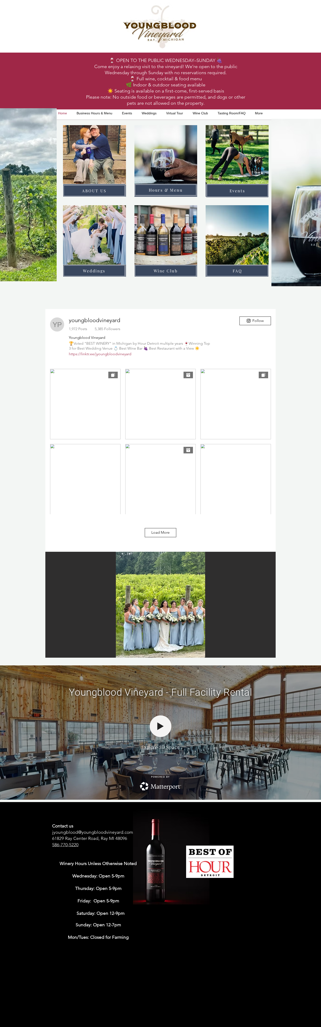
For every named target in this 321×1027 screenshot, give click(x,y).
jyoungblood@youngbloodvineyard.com (92, 832)
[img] (94, 161)
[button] (160, 605)
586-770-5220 (65, 844)
